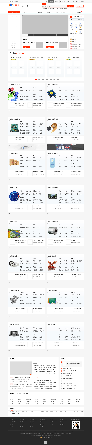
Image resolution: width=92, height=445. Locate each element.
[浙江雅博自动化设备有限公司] (26, 286)
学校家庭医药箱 (51, 8)
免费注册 (51, 1)
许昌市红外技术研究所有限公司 (72, 57)
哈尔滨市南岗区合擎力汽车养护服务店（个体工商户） (63, 208)
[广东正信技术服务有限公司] (65, 149)
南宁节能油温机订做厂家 (38, 103)
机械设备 (15, 41)
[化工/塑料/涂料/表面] (14, 93)
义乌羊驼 (56, 8)
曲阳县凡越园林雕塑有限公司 (58, 276)
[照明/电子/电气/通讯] (52, 93)
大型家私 (70, 8)
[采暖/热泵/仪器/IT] (14, 196)
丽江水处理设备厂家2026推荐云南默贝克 (79, 171)
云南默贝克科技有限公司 (75, 174)
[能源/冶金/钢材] (52, 230)
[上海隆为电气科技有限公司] (65, 218)
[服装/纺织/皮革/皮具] (52, 128)
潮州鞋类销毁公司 (74, 137)
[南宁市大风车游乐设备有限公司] (65, 320)
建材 (12, 20)
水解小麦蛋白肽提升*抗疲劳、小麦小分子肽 (41, 240)
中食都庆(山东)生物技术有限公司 (38, 242)
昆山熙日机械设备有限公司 (37, 208)
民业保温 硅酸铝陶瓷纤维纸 (20, 274)
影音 (14, 45)
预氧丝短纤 (73, 39)
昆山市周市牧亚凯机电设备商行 (35, 57)
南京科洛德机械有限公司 (37, 105)
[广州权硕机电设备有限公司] (65, 115)
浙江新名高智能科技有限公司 (38, 139)
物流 (10, 47)
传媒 (16, 45)
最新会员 (72, 36)
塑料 (12, 16)
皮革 (14, 22)
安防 (10, 37)
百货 (13, 39)
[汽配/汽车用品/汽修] (52, 196)
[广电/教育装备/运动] (52, 299)
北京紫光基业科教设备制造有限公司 (60, 311)
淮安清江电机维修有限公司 (58, 242)
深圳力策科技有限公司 (57, 105)
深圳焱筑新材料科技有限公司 (20, 242)
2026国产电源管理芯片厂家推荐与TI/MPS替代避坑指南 (44, 308)
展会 (12, 47)
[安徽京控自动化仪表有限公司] (65, 286)
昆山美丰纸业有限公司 (19, 311)
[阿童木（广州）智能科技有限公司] (26, 218)
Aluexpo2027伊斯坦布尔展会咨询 (77, 308)
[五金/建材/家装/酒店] (14, 128)
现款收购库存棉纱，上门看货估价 (76, 38)
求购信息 (40, 12)
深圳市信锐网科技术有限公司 (76, 44)
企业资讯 (63, 12)
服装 (10, 22)
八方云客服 (71, 12)
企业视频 (56, 12)
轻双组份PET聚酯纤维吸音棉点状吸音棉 (61, 137)
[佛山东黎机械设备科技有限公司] (26, 115)
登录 (46, 1)
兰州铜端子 (73, 240)
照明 (10, 18)
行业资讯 (48, 12)
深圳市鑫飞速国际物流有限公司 (17, 57)
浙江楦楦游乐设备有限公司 (37, 276)
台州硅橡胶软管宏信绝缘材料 (77, 103)
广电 (10, 43)
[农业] (14, 230)
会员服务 (79, 12)
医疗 (16, 35)
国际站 (82, 1)
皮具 (16, 22)
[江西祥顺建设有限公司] (26, 252)
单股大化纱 (66, 8)
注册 (80, 16)
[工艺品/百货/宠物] (52, 265)
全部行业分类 (14, 12)
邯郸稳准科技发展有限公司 (19, 208)
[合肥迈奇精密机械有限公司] (26, 320)
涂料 (14, 16)
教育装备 (13, 43)
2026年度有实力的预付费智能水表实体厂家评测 (80, 274)
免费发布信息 (79, 6)
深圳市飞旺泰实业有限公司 (19, 105)
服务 (14, 47)
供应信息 (25, 12)
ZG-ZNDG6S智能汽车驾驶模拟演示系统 (61, 308)
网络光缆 (61, 8)
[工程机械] (14, 299)
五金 (10, 20)
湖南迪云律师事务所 (74, 48)
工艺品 (11, 39)
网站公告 (76, 36)
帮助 (73, 1)
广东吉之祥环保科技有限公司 (76, 139)
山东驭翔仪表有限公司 (75, 276)
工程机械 (11, 41)
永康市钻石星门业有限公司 (19, 139)
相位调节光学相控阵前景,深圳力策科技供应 (62, 103)
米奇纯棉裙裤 (44, 8)
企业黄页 (33, 12)
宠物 (15, 39)
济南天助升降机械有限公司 (75, 208)
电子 (12, 18)
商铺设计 (80, 19)
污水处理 (15, 37)
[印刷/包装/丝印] (14, 162)
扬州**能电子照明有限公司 (75, 242)
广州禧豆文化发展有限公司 (75, 43)
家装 (14, 20)
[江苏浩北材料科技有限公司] (65, 183)
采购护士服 (73, 41)
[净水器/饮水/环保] (52, 162)
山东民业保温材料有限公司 (19, 276)
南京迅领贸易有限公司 (75, 46)
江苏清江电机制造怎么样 (58, 240)
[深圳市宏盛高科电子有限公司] (65, 252)
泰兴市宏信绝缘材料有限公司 (76, 105)
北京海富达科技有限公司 (53, 57)
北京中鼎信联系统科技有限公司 (20, 174)
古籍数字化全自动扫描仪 (38, 171)
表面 (16, 16)
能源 (10, 35)
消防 (12, 37)
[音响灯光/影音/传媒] (14, 333)
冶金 (12, 35)
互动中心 (63, 1)
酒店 (16, 20)
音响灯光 (11, 45)
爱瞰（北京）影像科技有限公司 (38, 174)
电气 (14, 18)
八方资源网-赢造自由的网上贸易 (18, 5)
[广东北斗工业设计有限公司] (26, 149)
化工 (10, 16)
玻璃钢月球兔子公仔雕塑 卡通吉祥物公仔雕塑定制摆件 (64, 274)
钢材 (14, 35)
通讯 (16, 18)
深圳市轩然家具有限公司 (58, 174)
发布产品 (73, 19)
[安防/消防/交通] (14, 265)
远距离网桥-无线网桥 (19, 171)
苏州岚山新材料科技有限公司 (58, 139)
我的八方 (56, 1)
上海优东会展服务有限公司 (75, 311)
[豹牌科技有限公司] (26, 183)
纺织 (12, 22)
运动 (16, 43)
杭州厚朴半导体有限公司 (37, 311)
